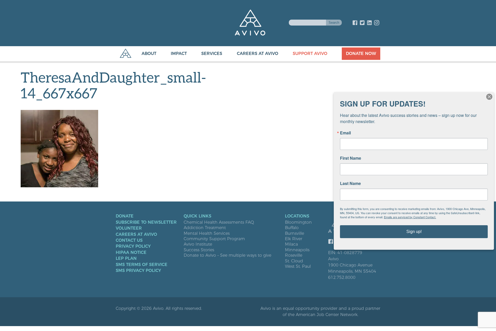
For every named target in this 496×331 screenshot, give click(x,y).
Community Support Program (214, 239)
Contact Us (129, 240)
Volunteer (129, 228)
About (149, 53)
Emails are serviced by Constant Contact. (410, 217)
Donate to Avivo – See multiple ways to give (227, 255)
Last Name (350, 183)
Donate (125, 216)
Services (211, 53)
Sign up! (414, 231)
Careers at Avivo (257, 53)
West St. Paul (298, 266)
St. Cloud (294, 261)
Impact (179, 53)
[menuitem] (143, 53)
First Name (350, 158)
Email (345, 133)
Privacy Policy (133, 246)
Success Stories (199, 250)
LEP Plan (126, 258)
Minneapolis (297, 250)
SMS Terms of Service (141, 264)
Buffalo (292, 227)
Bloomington (298, 222)
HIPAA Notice (131, 252)
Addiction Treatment (205, 227)
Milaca (291, 244)
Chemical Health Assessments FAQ (219, 222)
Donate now (361, 53)
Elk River (293, 239)
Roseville (293, 255)
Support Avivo (310, 53)
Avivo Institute (198, 244)
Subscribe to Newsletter (146, 222)
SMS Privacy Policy (138, 270)
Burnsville (294, 233)
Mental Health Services (207, 233)
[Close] (489, 97)
